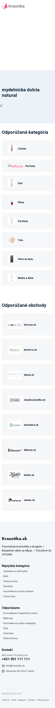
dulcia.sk (29, 374)
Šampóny (8, 586)
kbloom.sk (30, 450)
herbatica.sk (31, 424)
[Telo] (12, 240)
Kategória (22, 699)
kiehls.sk (29, 475)
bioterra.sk (30, 349)
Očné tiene (8, 633)
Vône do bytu (25, 259)
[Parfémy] (12, 221)
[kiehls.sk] (15, 474)
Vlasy (21, 202)
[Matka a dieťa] (12, 277)
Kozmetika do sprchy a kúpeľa (18, 591)
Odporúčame (43, 699)
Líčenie (22, 148)
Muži (5, 576)
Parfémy (23, 221)
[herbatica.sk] (15, 424)
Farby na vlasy (10, 581)
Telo (20, 240)
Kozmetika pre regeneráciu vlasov (20, 613)
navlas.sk (29, 500)
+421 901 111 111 (16, 659)
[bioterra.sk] (15, 349)
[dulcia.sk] (15, 374)
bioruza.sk (30, 324)
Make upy (8, 618)
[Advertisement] (27, 41)
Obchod (5, 699)
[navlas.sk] (15, 499)
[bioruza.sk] (15, 324)
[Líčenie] (12, 148)
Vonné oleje (9, 596)
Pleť (20, 183)
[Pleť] (12, 183)
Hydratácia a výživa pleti (15, 571)
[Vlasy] (12, 202)
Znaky (13, 699)
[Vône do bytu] (12, 258)
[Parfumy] (15, 165)
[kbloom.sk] (15, 449)
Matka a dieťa (25, 278)
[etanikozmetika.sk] (15, 399)
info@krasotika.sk (15, 665)
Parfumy (30, 166)
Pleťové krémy (10, 638)
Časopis (31, 699)
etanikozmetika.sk (34, 399)
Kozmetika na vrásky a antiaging (19, 623)
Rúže (5, 628)
